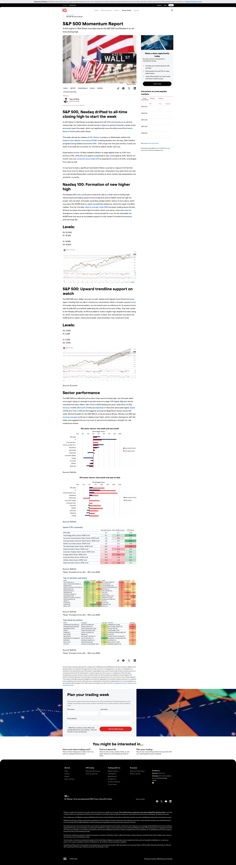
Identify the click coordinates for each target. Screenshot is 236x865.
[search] (172, 10)
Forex (145, 98)
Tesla (74, 411)
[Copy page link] (118, 88)
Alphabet (100, 407)
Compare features (114, 782)
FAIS (91, 799)
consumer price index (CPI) (88, 159)
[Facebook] (123, 88)
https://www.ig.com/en (194, 1)
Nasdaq (118, 122)
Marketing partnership (164, 859)
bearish (128, 210)
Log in (171, 5)
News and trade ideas (137, 771)
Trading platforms (114, 768)
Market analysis (126, 10)
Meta (123, 404)
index (78, 194)
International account (93, 771)
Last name (103, 709)
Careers (153, 859)
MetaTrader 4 (112, 776)
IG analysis (133, 768)
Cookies (109, 799)
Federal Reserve (82, 88)
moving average (69, 417)
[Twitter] (129, 88)
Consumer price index (70, 92)
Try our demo (112, 784)
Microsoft (81, 407)
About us (116, 10)
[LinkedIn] (135, 88)
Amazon (66, 407)
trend (133, 302)
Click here (161, 773)
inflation (96, 137)
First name (70, 709)
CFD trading (90, 768)
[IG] (65, 10)
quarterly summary (68, 685)
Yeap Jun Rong (74, 99)
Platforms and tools (106, 10)
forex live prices (153, 143)
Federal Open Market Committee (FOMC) (80, 140)
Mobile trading (113, 771)
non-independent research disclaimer (123, 683)
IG (65, 799)
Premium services (92, 774)
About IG (102, 799)
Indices (66, 88)
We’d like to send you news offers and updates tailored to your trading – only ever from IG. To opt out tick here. (82, 730)
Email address (72, 718)
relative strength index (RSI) (96, 207)
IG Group (147, 859)
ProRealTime (112, 779)
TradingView (112, 774)
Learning (136, 10)
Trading (96, 10)
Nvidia (92, 404)
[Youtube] (166, 801)
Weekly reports (135, 774)
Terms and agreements (81, 799)
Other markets (69, 779)
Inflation (92, 88)
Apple (132, 407)
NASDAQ (100, 88)
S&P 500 (72, 88)
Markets (67, 768)
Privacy (96, 799)
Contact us (156, 770)
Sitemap (70, 799)
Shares (152, 98)
